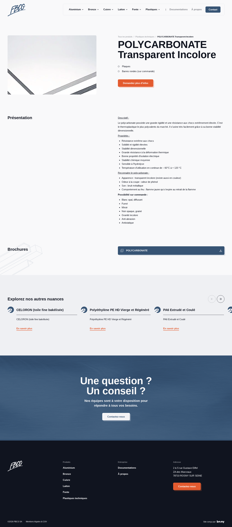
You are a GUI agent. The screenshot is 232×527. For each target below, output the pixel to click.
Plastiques (151, 9)
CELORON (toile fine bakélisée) (40, 310)
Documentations (179, 9)
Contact (213, 9)
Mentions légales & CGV (36, 522)
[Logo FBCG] (17, 10)
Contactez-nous (116, 416)
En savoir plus (24, 328)
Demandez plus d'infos (135, 83)
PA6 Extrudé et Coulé (179, 310)
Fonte (135, 9)
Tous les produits (125, 37)
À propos (196, 9)
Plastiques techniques (144, 37)
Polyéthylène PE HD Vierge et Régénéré (119, 310)
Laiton (121, 9)
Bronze (92, 9)
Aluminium (75, 9)
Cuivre (107, 9)
